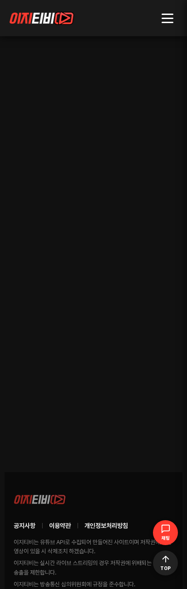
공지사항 (24, 525)
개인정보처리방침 (106, 525)
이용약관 (60, 525)
